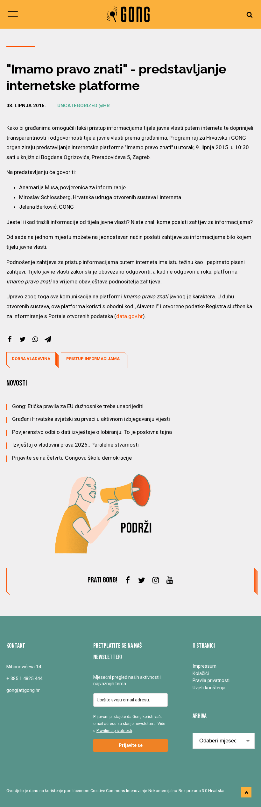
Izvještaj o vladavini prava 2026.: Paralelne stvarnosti (75, 445)
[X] (22, 339)
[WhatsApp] (35, 339)
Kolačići (201, 673)
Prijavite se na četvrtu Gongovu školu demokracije (72, 458)
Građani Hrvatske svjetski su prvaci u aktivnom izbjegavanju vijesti (91, 419)
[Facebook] (9, 339)
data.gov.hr (129, 316)
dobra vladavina (31, 358)
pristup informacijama (93, 358)
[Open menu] (12, 14)
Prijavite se (131, 745)
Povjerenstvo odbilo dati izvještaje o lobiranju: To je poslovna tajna (92, 432)
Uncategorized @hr (83, 105)
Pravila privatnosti (211, 680)
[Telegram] (48, 339)
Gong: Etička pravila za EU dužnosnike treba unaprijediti (78, 406)
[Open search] (249, 14)
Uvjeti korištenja (209, 688)
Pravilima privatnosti (114, 730)
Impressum (204, 666)
